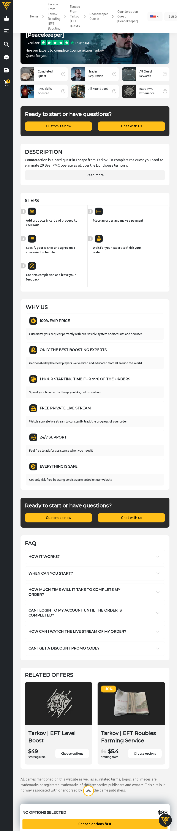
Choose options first (95, 824)
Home (34, 16)
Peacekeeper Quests (99, 16)
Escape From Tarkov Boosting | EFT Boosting (54, 16)
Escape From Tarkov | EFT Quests (75, 16)
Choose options (72, 753)
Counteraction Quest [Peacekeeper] (127, 16)
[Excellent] (65, 42)
